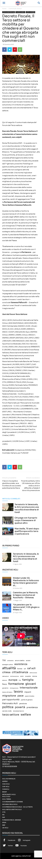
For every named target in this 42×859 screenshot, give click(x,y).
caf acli (31, 668)
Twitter (10, 846)
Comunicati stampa (15, 8)
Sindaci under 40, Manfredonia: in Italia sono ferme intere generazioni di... (26, 582)
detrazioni (5, 676)
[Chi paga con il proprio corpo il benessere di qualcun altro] (7, 520)
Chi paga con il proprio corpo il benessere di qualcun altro (26, 520)
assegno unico (7, 664)
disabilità (28, 676)
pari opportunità (10, 699)
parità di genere (26, 700)
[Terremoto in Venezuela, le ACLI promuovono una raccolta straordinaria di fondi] (7, 507)
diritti (22, 676)
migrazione (9, 696)
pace (20, 696)
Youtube (23, 846)
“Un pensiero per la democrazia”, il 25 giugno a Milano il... (26, 607)
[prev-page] (3, 539)
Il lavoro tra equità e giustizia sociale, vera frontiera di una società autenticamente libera (11, 484)
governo (5, 688)
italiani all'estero (7, 692)
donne (34, 676)
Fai (20, 680)
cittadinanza (20, 672)
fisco (4, 684)
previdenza (32, 707)
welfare (26, 714)
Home (4, 8)
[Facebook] (4, 49)
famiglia (27, 680)
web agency (16, 856)
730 (4, 660)
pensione (23, 704)
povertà (20, 707)
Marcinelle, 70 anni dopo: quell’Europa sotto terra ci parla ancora (27, 531)
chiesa (6, 672)
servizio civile (7, 711)
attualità (9, 668)
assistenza (20, 664)
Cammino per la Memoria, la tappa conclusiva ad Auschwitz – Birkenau (25, 595)
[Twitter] (9, 49)
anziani (28, 660)
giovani (30, 684)
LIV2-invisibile (30, 12)
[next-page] (7, 539)
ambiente (10, 660)
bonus (19, 669)
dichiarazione (14, 676)
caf (25, 669)
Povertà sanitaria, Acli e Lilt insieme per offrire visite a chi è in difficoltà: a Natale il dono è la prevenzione (30, 485)
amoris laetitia (19, 660)
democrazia (33, 672)
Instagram (26, 840)
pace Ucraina (29, 696)
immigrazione (14, 688)
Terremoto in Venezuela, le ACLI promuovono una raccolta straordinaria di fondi (26, 558)
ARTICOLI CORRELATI (11, 499)
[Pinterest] (15, 49)
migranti (27, 692)
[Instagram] (19, 840)
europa (13, 680)
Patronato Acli (10, 703)
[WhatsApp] (20, 49)
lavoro (18, 691)
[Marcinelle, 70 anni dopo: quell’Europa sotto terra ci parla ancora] (7, 531)
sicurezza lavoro (18, 711)
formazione (16, 684)
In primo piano (20, 12)
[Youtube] (17, 846)
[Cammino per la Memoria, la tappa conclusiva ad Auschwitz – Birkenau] (6, 595)
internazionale (29, 687)
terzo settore (10, 715)
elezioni (4, 680)
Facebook (11, 840)
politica (7, 707)
